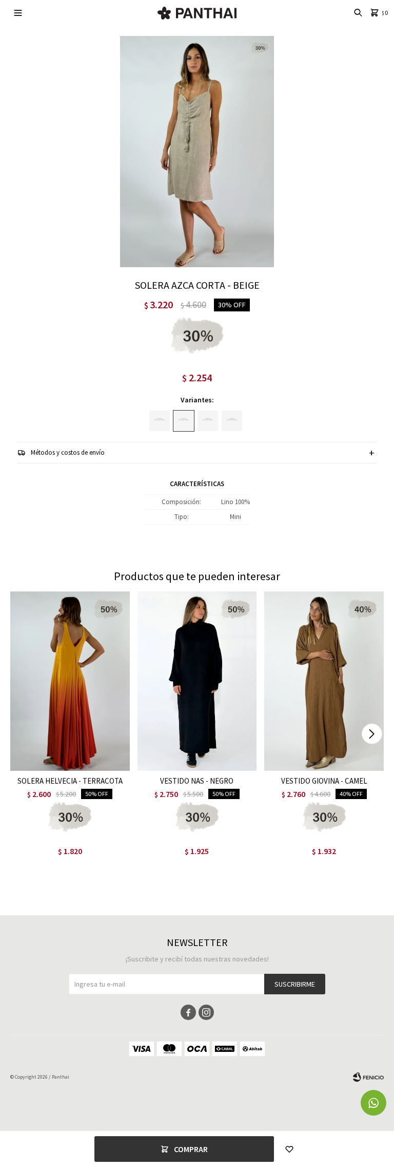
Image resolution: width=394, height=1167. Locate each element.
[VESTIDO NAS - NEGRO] (197, 681)
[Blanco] (208, 421)
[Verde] (159, 421)
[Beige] (183, 421)
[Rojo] (232, 421)
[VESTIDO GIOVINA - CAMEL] (324, 681)
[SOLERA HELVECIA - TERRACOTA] (70, 681)
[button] (372, 734)
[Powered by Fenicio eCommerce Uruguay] (368, 1077)
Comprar (191, 1149)
